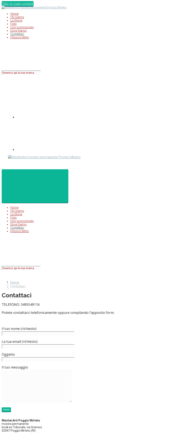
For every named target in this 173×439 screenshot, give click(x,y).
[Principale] (35, 186)
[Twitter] (48, 150)
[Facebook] (48, 117)
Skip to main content (17, 4)
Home (14, 282)
